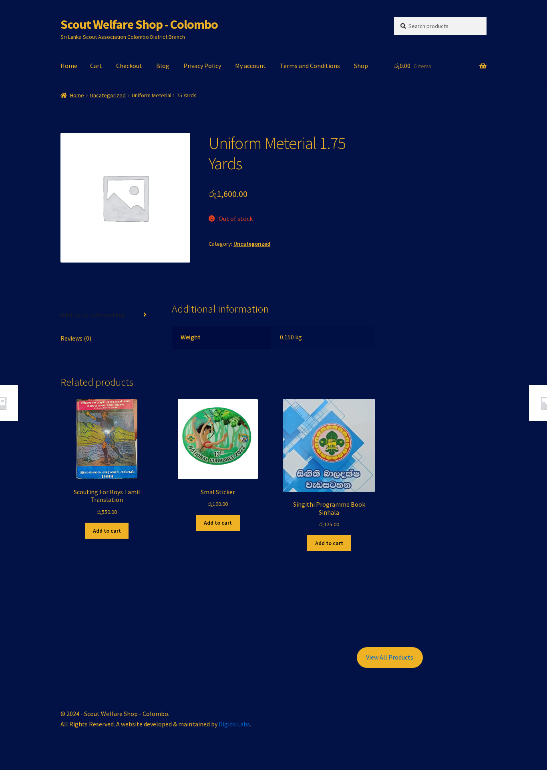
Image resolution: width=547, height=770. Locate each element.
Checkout (129, 66)
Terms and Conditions (310, 66)
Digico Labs (234, 724)
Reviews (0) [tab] (75, 338)
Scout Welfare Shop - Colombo (139, 24)
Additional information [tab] (92, 315)
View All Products (389, 657)
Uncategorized (108, 95)
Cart (96, 66)
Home (68, 66)
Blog (162, 66)
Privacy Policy (202, 66)
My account (250, 66)
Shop (361, 66)
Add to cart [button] (107, 530)
